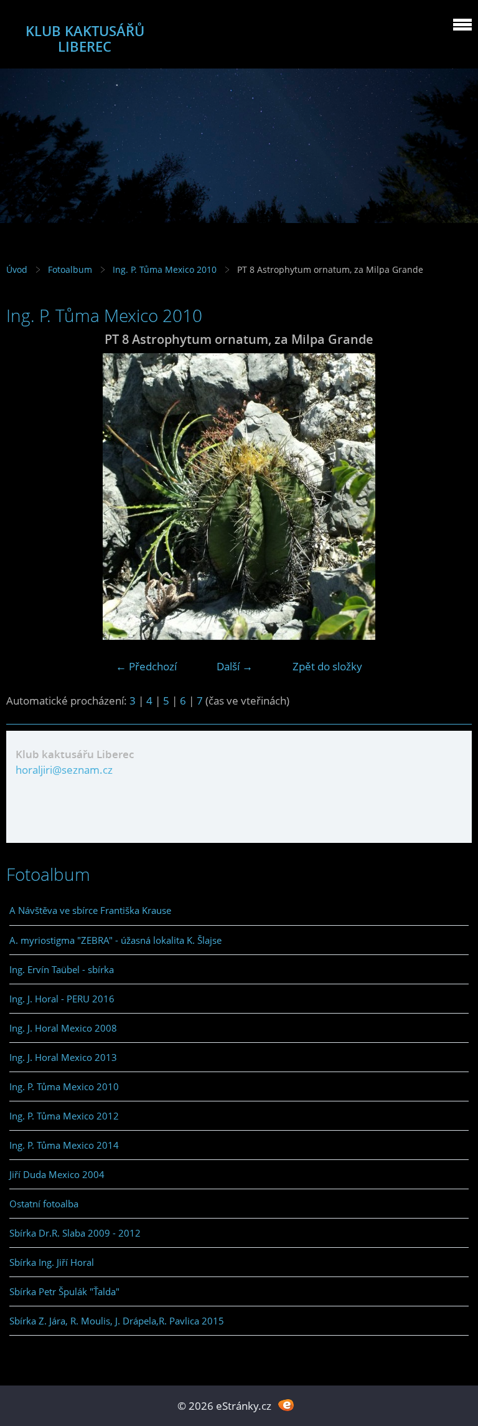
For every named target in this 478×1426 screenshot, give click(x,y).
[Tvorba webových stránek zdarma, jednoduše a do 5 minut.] (286, 1404)
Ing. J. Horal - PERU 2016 (62, 998)
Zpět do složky (327, 666)
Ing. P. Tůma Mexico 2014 (64, 1145)
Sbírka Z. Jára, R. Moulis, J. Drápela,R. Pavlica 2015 (116, 1320)
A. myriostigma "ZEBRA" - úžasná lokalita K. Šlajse (115, 940)
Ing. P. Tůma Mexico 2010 (165, 269)
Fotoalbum (70, 269)
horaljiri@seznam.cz (64, 770)
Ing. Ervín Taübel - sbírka (61, 969)
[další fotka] (452, 496)
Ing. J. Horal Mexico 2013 (63, 1057)
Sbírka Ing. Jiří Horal (51, 1262)
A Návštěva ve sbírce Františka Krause (90, 910)
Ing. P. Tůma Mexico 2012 (64, 1116)
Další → (235, 666)
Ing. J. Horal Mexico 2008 (63, 1028)
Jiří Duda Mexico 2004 (57, 1174)
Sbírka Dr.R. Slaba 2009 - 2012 (75, 1233)
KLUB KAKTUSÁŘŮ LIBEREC (85, 38)
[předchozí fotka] (26, 496)
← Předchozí (146, 666)
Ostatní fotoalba (43, 1203)
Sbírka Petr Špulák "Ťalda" (64, 1291)
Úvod (16, 269)
